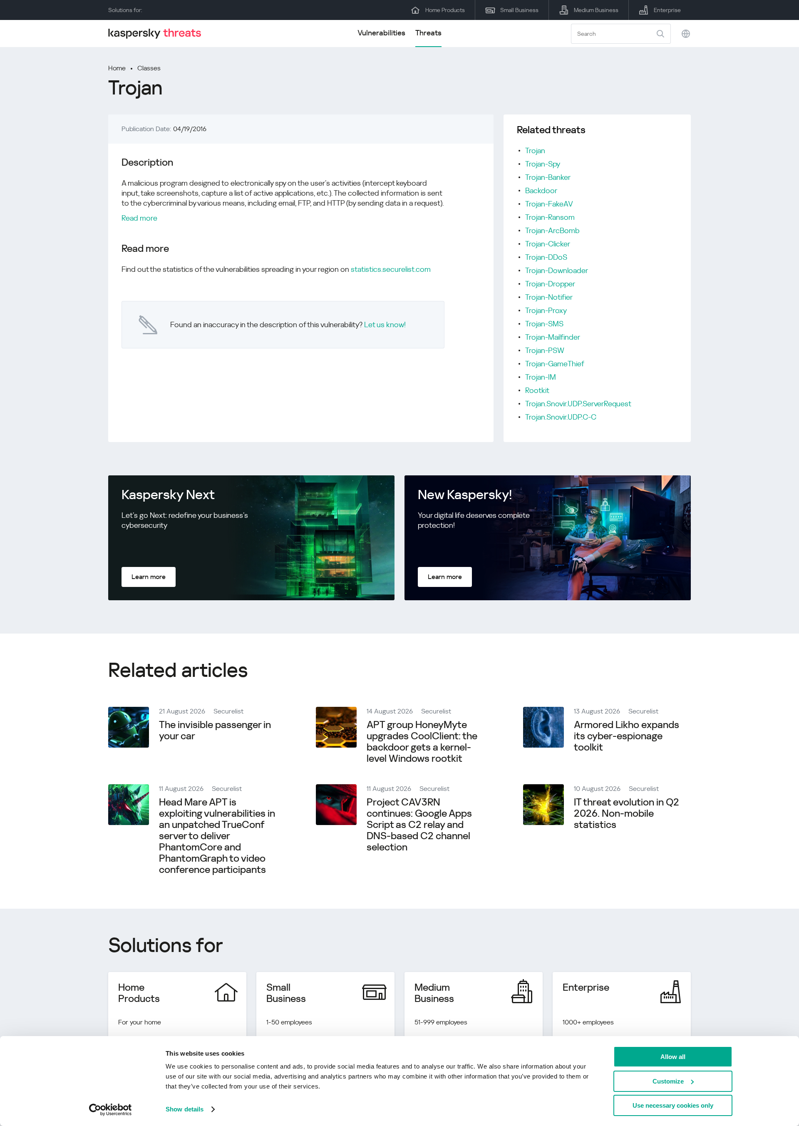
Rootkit (537, 390)
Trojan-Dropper (550, 283)
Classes (149, 68)
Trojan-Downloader (556, 270)
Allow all (672, 1056)
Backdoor (541, 190)
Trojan (535, 150)
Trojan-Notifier (549, 297)
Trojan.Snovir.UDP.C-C (560, 417)
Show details (184, 1109)
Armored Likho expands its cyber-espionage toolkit (626, 736)
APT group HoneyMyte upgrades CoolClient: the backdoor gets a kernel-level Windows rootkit (422, 741)
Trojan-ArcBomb (552, 230)
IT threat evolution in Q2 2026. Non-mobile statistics (626, 813)
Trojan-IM (540, 377)
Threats (428, 32)
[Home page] (158, 33)
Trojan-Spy (542, 163)
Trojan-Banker (548, 177)
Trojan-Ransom (550, 217)
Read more (139, 218)
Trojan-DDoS (546, 257)
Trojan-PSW (544, 350)
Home (117, 68)
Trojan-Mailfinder (552, 337)
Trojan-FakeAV (549, 203)
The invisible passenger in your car (215, 730)
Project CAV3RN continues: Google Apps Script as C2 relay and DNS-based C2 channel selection (419, 824)
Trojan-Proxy (546, 310)
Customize (668, 1081)
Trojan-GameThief (554, 363)
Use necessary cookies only (673, 1105)
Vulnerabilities (381, 32)
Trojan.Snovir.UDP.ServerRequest (578, 403)
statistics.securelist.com (391, 269)
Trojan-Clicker (547, 243)
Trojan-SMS (544, 323)
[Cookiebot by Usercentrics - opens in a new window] (110, 1110)
